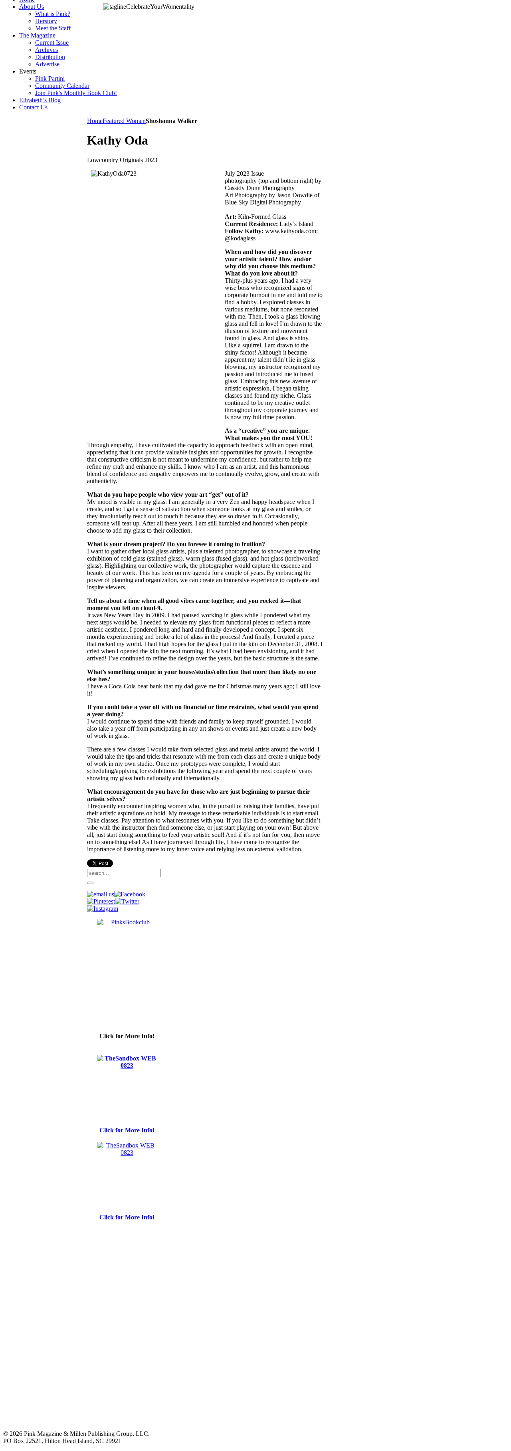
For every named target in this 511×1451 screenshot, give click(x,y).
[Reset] (90, 883)
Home (95, 120)
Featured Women (124, 120)
